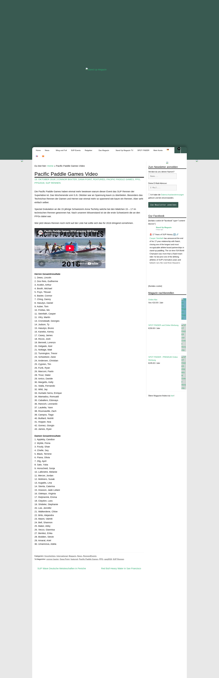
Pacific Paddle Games (120, 179)
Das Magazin (104, 150)
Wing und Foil (61, 150)
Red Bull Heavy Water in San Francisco (121, 568)
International (62, 556)
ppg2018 (39, 183)
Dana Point (85, 179)
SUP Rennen (53, 183)
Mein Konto (158, 150)
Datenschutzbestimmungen (172, 195)
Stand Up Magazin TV (124, 150)
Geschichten (50, 556)
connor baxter (67, 179)
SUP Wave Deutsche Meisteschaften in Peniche (61, 568)
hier (172, 396)
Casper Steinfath (156, 238)
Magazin (72, 556)
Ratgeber (88, 150)
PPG (137, 179)
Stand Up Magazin (164, 227)
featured (99, 179)
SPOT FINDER (143, 150)
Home (38, 150)
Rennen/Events (90, 556)
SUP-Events (76, 150)
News (47, 150)
